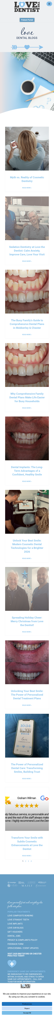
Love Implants (15, 924)
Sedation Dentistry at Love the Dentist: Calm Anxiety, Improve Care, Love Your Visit (27, 250)
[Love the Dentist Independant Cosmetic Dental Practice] (27, 7)
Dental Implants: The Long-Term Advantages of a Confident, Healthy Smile (27, 471)
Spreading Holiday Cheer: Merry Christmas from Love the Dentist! (27, 621)
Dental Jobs (14, 936)
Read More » (27, 188)
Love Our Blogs (15, 928)
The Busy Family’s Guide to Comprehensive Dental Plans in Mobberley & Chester (27, 324)
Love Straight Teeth (18, 919)
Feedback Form (15, 944)
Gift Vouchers (15, 932)
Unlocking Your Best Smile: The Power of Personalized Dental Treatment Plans (27, 695)
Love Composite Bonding (20, 915)
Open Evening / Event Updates (23, 948)
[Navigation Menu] (49, 4)
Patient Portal (27, 20)
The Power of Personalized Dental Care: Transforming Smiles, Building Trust (27, 768)
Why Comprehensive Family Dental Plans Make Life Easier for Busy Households (27, 397)
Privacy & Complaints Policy (22, 940)
